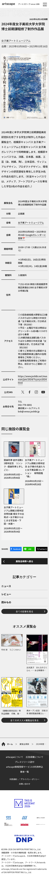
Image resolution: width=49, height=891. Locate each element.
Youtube (43, 392)
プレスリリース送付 (24, 761)
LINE (29, 549)
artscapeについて (14, 757)
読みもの (6, 602)
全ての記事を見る (24, 611)
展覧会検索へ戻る (24, 561)
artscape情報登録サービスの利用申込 (24, 766)
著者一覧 (24, 771)
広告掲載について (34, 757)
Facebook (17, 549)
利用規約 (13, 779)
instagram (36, 392)
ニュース (6, 586)
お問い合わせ (24, 783)
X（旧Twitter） (23, 392)
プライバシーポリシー (29, 779)
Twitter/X (43, 549)
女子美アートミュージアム (15, 40)
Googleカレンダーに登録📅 (32, 236)
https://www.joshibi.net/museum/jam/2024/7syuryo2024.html (32, 379)
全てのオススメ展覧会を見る (24, 720)
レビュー (6, 594)
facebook (29, 392)
